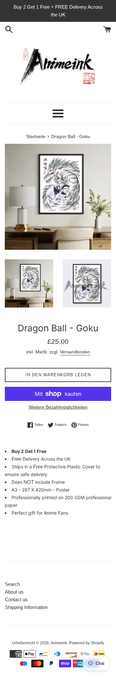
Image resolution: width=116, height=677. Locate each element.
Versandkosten (75, 351)
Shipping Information (26, 607)
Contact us (16, 599)
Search (12, 584)
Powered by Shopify (86, 643)
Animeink (59, 643)
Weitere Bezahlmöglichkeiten (58, 407)
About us (14, 592)
